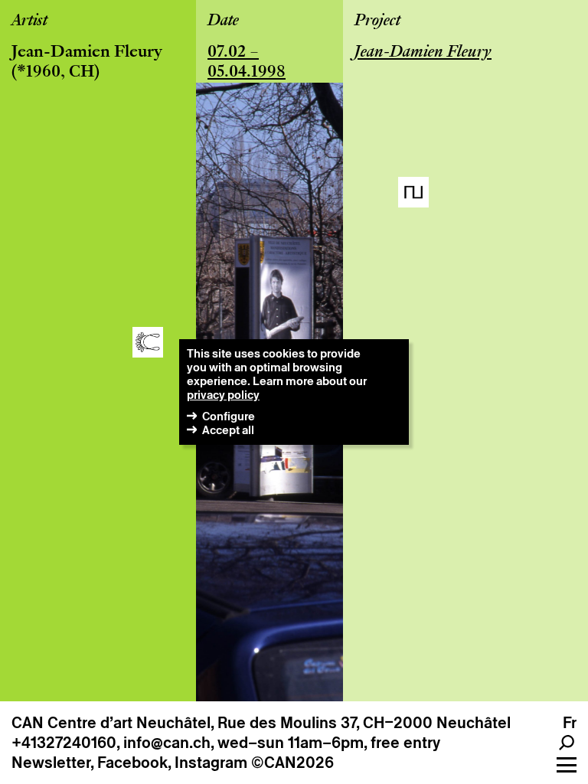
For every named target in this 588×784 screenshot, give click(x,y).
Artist (29, 21)
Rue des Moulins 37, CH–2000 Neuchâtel (364, 722)
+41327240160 (63, 742)
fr (570, 723)
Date (223, 21)
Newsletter (50, 762)
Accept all (228, 430)
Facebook (132, 762)
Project (377, 21)
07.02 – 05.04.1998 (246, 63)
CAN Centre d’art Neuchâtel (111, 722)
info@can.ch (167, 742)
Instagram (211, 762)
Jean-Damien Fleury (86, 53)
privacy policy (223, 395)
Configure (228, 416)
